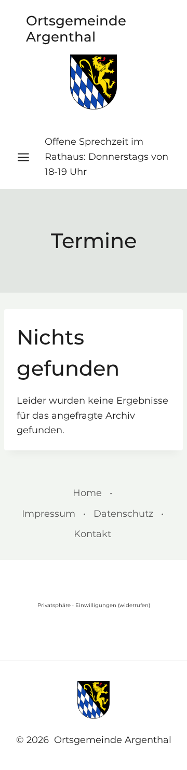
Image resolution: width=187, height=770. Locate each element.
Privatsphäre (54, 605)
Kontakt (92, 534)
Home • (92, 493)
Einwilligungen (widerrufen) (112, 605)
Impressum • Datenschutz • (93, 513)
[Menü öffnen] (28, 157)
